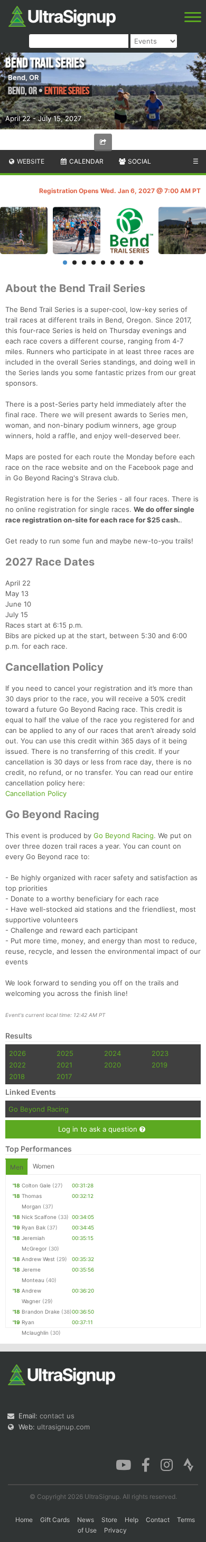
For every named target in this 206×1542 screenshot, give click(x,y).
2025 (65, 1053)
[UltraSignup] (62, 15)
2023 (160, 1053)
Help (131, 1520)
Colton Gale (36, 1185)
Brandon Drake (41, 1311)
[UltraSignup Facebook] (145, 1464)
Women (43, 1166)
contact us (57, 1416)
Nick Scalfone (39, 1217)
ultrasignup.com (63, 1427)
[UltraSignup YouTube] (123, 1464)
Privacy (115, 1530)
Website (29, 161)
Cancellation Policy (36, 793)
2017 (64, 1076)
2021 (64, 1065)
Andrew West (38, 1259)
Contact (158, 1520)
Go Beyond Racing (123, 835)
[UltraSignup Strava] (188, 1464)
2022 (17, 1065)
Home (24, 1520)
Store (109, 1520)
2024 (112, 1053)
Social (138, 161)
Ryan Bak (33, 1227)
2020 (112, 1065)
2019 (159, 1065)
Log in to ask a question (98, 1129)
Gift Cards (55, 1520)
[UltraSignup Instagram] (166, 1464)
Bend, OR (23, 77)
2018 (17, 1076)
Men (16, 1167)
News (85, 1520)
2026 (17, 1053)
